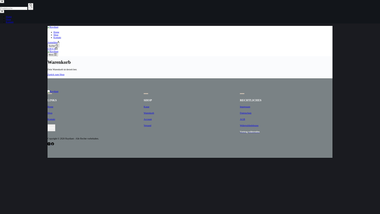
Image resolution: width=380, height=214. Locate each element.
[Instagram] (49, 144)
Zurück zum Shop (56, 74)
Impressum (245, 107)
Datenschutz (245, 113)
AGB (242, 119)
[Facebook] (52, 144)
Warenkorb (149, 113)
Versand (147, 125)
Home (56, 32)
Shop (55, 35)
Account (148, 119)
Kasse (146, 107)
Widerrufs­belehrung (249, 125)
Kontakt (57, 37)
